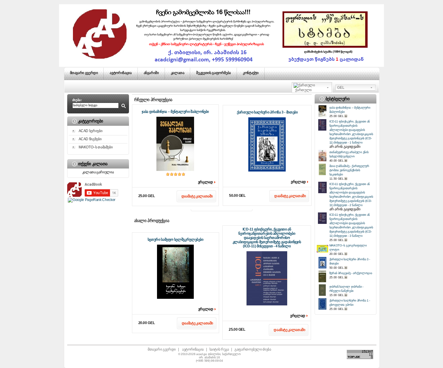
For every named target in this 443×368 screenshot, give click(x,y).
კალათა (177, 73)
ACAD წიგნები (90, 139)
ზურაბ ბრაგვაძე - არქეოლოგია (350, 273)
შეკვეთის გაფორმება (213, 73)
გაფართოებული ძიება (252, 349)
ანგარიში (151, 73)
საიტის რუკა (219, 349)
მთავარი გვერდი (84, 73)
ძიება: (77, 100)
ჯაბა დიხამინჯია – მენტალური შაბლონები (175, 112)
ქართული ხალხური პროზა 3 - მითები (267, 112)
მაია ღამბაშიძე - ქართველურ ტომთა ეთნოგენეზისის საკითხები (349, 170)
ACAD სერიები (90, 131)
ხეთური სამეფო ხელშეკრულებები (175, 239)
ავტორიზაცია (120, 73)
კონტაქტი (251, 73)
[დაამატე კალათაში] (346, 115)
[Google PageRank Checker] (91, 200)
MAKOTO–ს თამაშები (96, 147)
